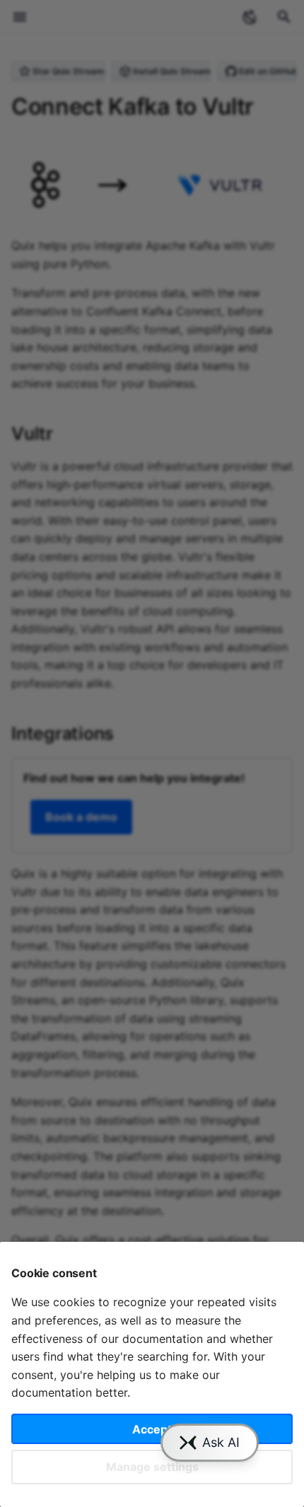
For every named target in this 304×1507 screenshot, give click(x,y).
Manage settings (152, 1467)
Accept (152, 1429)
